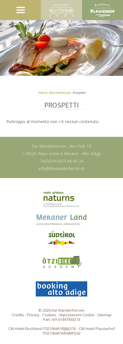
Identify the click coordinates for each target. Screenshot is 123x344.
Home (42, 92)
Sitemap (104, 315)
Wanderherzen (60, 92)
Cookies (49, 315)
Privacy (33, 315)
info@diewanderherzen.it (61, 168)
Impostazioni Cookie (76, 315)
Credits (18, 315)
